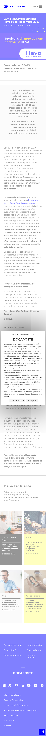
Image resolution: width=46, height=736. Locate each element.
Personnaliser (17, 400)
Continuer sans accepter (22, 334)
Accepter (32, 400)
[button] (42, 732)
